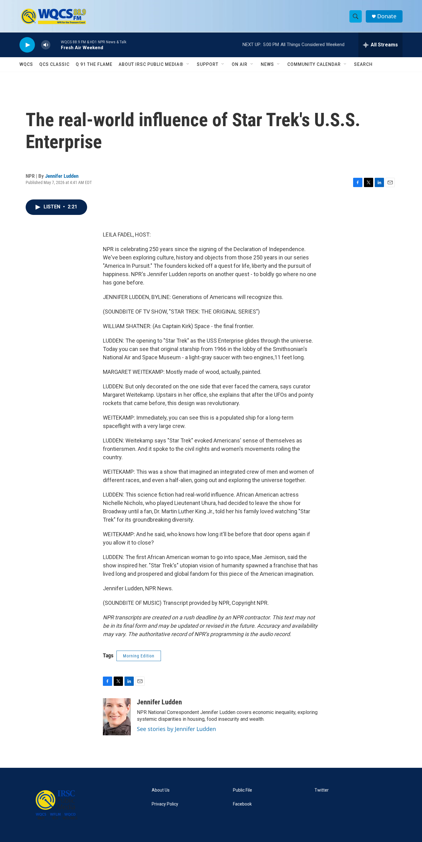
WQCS (26, 64)
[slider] (56, 44)
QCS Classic (54, 64)
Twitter (321, 790)
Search (363, 64)
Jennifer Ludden (61, 176)
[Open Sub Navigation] (188, 64)
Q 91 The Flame (94, 64)
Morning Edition (138, 655)
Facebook (242, 804)
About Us (161, 790)
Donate (386, 16)
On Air (239, 64)
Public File (242, 790)
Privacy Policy (165, 804)
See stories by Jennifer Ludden (176, 729)
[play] (27, 45)
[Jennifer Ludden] (117, 716)
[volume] (45, 45)
